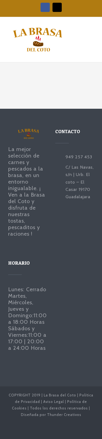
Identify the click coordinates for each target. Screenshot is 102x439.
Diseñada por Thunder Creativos (51, 414)
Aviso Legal (53, 401)
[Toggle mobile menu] (91, 33)
